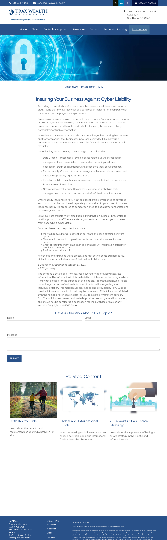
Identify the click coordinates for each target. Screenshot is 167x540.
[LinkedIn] (121, 3)
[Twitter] (115, 3)
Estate (49, 533)
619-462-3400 (20, 524)
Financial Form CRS (82, 522)
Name (10, 317)
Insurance (51, 537)
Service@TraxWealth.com (51, 3)
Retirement (51, 525)
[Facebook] (127, 3)
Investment (51, 529)
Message (12, 334)
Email (88, 317)
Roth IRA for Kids (23, 421)
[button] (23, 29)
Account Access (147, 3)
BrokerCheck (119, 526)
